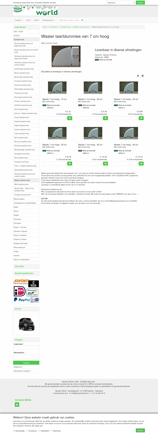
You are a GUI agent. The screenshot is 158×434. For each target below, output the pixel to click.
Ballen (16, 207)
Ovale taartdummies (21, 117)
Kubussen (17, 219)
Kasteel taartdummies (22, 121)
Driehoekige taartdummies (24, 89)
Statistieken (45, 431)
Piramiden (17, 223)
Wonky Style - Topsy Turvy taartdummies (24, 189)
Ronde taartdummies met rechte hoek (26, 51)
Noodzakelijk (20, 431)
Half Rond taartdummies (23, 105)
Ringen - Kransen (20, 227)
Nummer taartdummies (22, 141)
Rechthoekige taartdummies (24, 149)
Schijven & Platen (20, 239)
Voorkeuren (33, 431)
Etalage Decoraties (21, 243)
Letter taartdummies (21, 133)
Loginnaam (18, 344)
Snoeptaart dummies (22, 153)
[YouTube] (17, 404)
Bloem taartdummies (21, 73)
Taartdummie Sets (21, 93)
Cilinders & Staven (20, 231)
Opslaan (140, 2)
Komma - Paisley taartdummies (25, 113)
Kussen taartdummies (22, 129)
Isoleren (17, 35)
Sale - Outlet (18, 31)
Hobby (16, 251)
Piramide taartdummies (22, 145)
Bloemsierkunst (19, 247)
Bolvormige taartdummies (23, 77)
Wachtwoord (19, 352)
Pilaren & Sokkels (20, 235)
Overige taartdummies (22, 194)
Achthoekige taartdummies (24, 69)
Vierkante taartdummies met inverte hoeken (24, 175)
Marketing (57, 431)
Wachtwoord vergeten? (22, 371)
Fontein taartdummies (22, 101)
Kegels (16, 215)
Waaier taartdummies (22, 180)
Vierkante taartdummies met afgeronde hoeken (24, 57)
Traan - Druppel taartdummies (25, 166)
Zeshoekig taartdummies (23, 170)
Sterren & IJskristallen (22, 259)
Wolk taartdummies (21, 184)
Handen (17, 255)
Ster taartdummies (21, 158)
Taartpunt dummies (21, 162)
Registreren (18, 367)
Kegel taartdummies (21, 125)
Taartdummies (19, 39)
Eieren (16, 211)
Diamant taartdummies (22, 85)
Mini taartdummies (21, 137)
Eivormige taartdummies (23, 97)
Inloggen (26, 363)
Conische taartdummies (23, 81)
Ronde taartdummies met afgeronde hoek (23, 44)
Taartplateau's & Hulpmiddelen (25, 203)
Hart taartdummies (21, 109)
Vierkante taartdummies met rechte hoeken (24, 63)
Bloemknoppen (19, 199)
